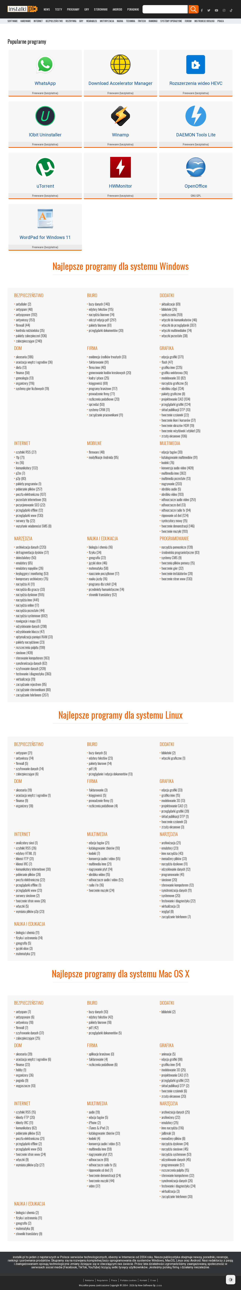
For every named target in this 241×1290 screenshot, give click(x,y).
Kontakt (143, 1280)
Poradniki (133, 9)
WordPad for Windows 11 (45, 237)
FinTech (142, 21)
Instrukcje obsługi (204, 21)
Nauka (120, 21)
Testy (58, 9)
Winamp (120, 134)
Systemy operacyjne (171, 21)
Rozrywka (71, 21)
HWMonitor (120, 186)
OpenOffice (196, 186)
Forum (188, 21)
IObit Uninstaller (45, 134)
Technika (130, 21)
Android (117, 9)
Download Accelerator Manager (120, 83)
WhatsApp (45, 83)
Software (13, 21)
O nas (153, 1280)
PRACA (220, 21)
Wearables (91, 21)
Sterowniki (101, 9)
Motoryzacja (107, 21)
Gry (86, 9)
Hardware (26, 21)
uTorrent (45, 186)
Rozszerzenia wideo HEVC (195, 83)
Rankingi (153, 21)
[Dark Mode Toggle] (230, 1279)
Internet (38, 21)
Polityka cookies (128, 1280)
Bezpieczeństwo (54, 21)
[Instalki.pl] (23, 9)
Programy (73, 9)
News (47, 9)
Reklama (89, 1280)
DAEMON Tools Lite (196, 134)
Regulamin (102, 1280)
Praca (114, 1280)
